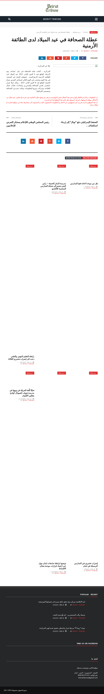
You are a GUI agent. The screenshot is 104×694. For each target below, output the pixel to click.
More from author (73, 158)
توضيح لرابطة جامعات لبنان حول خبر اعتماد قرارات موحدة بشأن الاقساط (52, 566)
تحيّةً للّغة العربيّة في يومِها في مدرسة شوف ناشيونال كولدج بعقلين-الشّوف (22, 393)
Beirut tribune (91, 51)
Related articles (90, 158)
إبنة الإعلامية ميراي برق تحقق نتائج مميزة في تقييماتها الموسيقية (75, 23)
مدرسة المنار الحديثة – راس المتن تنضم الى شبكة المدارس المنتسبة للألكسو (53, 186)
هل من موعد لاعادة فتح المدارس (84, 183)
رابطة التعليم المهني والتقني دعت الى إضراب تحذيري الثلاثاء (21, 357)
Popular (84, 594)
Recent (94, 594)
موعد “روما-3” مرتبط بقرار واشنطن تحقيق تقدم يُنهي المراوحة (62, 628)
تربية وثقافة (94, 32)
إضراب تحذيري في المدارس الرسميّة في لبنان (86, 564)
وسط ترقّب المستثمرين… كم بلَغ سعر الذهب (82, 26)
